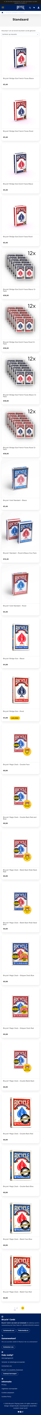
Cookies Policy (6, 1396)
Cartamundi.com (8, 1330)
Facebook (23, 1412)
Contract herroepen (10, 1373)
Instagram (20, 1412)
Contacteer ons (8, 1347)
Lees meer (14, 718)
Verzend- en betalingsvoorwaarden (13, 1362)
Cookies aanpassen (8, 1392)
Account (38, 8)
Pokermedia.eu (23, 1330)
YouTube (18, 1412)
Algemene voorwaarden (9, 1388)
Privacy (4, 1384)
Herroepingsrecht (7, 1358)
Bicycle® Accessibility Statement (12, 1370)
